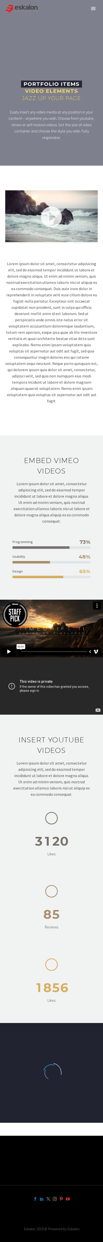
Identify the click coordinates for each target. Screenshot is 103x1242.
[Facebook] (35, 1199)
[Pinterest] (61, 1199)
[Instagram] (55, 1199)
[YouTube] (68, 1199)
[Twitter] (48, 1199)
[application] (51, 216)
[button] (51, 216)
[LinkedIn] (42, 1199)
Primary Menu (93, 8)
